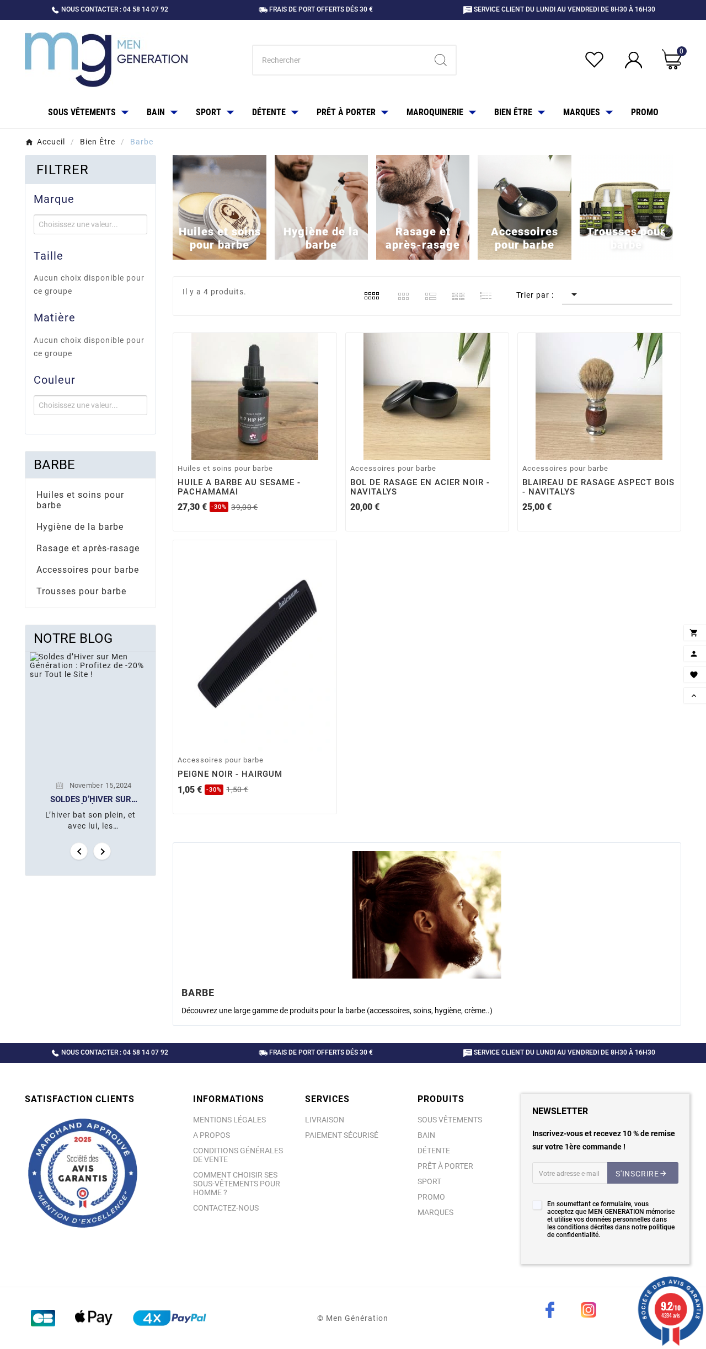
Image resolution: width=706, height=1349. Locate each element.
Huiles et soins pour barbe (80, 500)
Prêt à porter (445, 1166)
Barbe (54, 464)
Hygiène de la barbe (80, 527)
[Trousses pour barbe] (626, 206)
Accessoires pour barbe (87, 570)
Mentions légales (229, 1119)
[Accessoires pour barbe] (524, 206)
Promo (431, 1196)
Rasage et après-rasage (88, 548)
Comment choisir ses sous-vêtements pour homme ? (236, 1183)
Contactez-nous (226, 1207)
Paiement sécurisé (341, 1135)
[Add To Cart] (256, 447)
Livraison (324, 1119)
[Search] (441, 60)
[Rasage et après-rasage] (422, 206)
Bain (426, 1135)
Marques (435, 1212)
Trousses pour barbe (81, 591)
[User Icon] (635, 60)
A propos (211, 1135)
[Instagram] (588, 1310)
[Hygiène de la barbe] (321, 206)
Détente (434, 1150)
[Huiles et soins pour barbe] (219, 206)
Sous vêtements (450, 1119)
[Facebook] (550, 1310)
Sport (429, 1181)
